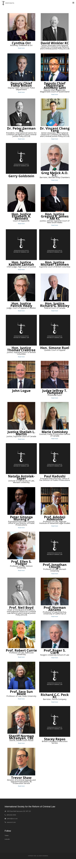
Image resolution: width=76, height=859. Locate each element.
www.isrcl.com (11, 822)
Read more (21, 48)
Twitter (7, 835)
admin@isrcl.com (12, 818)
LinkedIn (7, 839)
